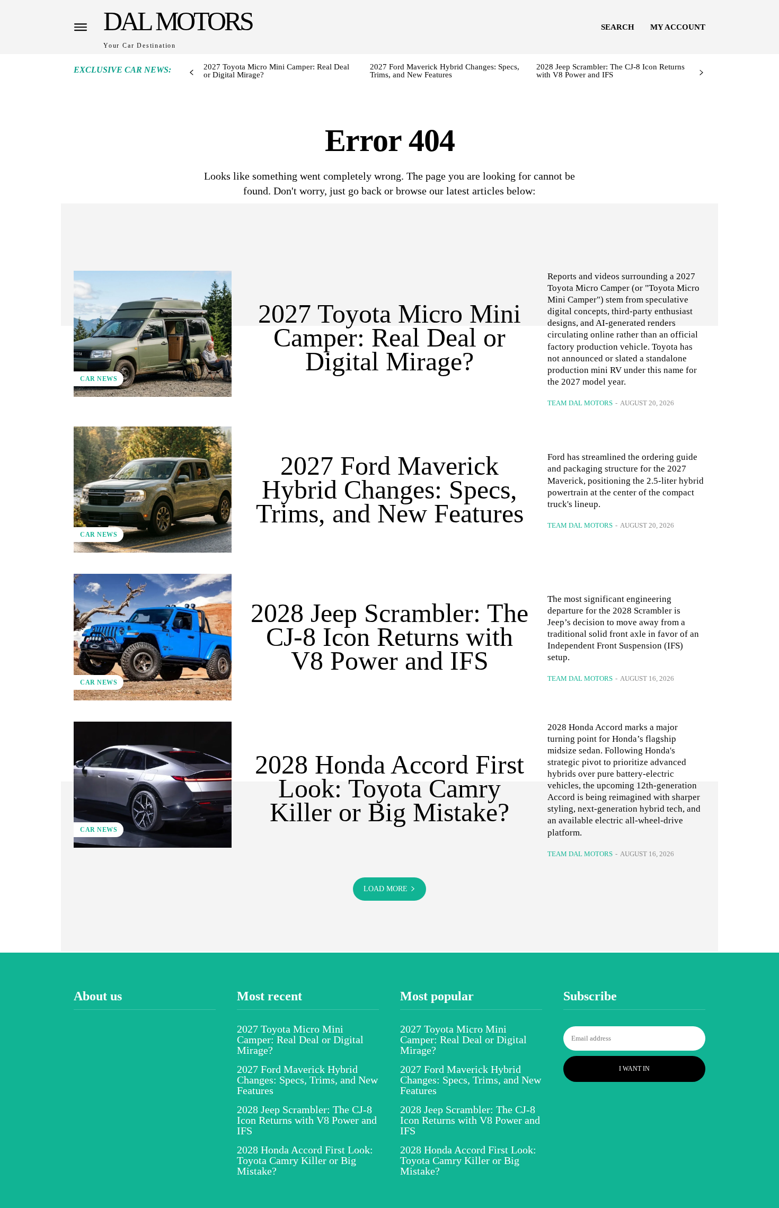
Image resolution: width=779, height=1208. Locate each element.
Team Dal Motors (580, 403)
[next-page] (701, 72)
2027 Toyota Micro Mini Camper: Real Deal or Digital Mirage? (276, 71)
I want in (634, 1068)
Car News (98, 379)
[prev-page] (191, 72)
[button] (617, 27)
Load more (386, 889)
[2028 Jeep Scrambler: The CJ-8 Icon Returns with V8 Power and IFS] (153, 637)
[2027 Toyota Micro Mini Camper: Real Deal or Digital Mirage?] (153, 334)
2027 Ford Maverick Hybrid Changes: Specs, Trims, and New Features (444, 71)
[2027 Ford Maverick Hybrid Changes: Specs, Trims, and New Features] (153, 490)
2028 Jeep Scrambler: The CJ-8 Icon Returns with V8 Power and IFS (610, 71)
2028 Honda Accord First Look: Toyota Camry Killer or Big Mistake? (389, 788)
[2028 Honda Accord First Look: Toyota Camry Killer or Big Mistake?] (153, 785)
